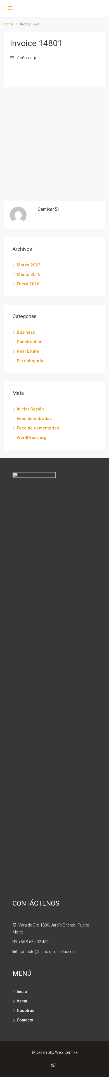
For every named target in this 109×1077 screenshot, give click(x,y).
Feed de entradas (34, 418)
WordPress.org (31, 437)
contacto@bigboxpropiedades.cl (47, 951)
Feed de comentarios (38, 428)
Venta (22, 1001)
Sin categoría (30, 360)
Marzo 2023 (29, 265)
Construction (29, 341)
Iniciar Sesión (30, 409)
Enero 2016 (28, 283)
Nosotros (25, 1010)
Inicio (22, 991)
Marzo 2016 (29, 274)
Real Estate (28, 351)
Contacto (25, 1020)
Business (26, 332)
